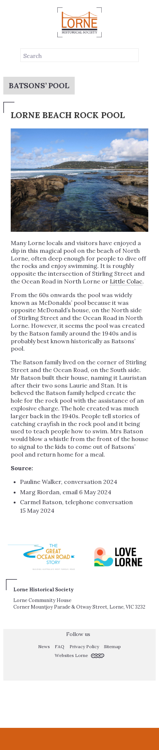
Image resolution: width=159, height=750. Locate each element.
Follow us (77, 634)
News (44, 646)
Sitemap (112, 646)
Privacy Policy (84, 646)
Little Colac (126, 281)
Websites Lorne (72, 655)
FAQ (59, 646)
